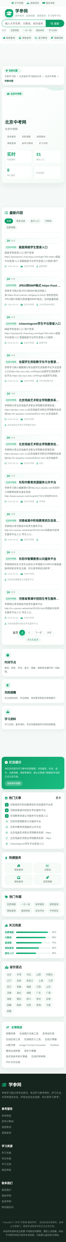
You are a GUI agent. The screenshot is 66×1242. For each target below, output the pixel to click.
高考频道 (6, 1115)
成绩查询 (10, 38)
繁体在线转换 (13, 1050)
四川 (29, 999)
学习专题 (19, 3)
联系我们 (6, 1189)
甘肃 (29, 1005)
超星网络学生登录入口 (33, 247)
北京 (9, 974)
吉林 (19, 980)
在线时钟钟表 (38, 1056)
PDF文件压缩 (13, 1062)
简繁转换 (10, 1033)
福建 (29, 986)
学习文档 (53, 30)
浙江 (9, 986)
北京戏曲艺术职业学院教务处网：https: (31, 838)
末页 (49, 632)
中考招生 (54, 910)
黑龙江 (30, 980)
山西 (38, 974)
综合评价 (39, 910)
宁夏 (48, 1005)
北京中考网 (50, 76)
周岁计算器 (30, 1050)
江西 (38, 986)
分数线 (48, 221)
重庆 (19, 999)
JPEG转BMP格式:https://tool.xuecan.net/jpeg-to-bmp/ (40, 285)
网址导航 (50, 3)
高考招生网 (48, 1033)
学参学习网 (10, 76)
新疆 (9, 1011)
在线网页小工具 (32, 1039)
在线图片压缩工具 (28, 1033)
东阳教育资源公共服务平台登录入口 (29, 815)
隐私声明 (6, 1195)
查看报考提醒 (13, 783)
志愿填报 (15, 30)
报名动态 (20, 221)
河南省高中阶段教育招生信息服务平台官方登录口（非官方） (40, 520)
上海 (41, 980)
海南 (9, 999)
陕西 (19, 1005)
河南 (9, 993)
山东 (48, 986)
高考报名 (11, 136)
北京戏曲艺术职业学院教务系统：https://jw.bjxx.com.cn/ (40, 400)
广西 (48, 993)
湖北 (19, 993)
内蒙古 (49, 974)
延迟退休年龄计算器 (16, 1056)
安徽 (19, 986)
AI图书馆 (10, 1045)
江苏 (50, 980)
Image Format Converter (32, 1045)
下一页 (38, 632)
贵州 (38, 999)
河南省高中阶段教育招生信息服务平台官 (31, 804)
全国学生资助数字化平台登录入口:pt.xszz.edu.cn (40, 362)
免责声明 (6, 1201)
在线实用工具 (13, 1039)
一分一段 (27, 30)
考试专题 (6, 1158)
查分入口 (35, 221)
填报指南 (58, 38)
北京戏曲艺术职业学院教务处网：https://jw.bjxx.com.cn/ (40, 444)
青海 (38, 1005)
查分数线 (42, 38)
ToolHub (54, 1045)
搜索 (56, 23)
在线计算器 (51, 1039)
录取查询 (26, 38)
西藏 (9, 1005)
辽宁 (9, 980)
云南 (48, 999)
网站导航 (6, 1170)
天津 (19, 974)
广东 (38, 993)
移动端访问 (8, 1207)
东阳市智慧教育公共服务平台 (37, 559)
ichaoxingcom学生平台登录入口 (40, 323)
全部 (9, 221)
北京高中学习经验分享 (30, 76)
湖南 (29, 993)
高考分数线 (27, 143)
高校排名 (34, 3)
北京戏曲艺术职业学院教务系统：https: (31, 832)
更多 (58, 797)
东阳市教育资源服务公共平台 (37, 482)
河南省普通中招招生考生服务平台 (40, 598)
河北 (29, 974)
